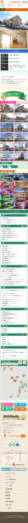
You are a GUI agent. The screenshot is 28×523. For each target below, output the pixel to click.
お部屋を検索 (8, 489)
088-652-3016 (8, 409)
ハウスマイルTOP (10, 473)
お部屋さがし (8, 404)
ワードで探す (8, 485)
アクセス (7, 476)
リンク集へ (8, 508)
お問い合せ (8, 504)
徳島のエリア (11, 5)
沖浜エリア (20, 5)
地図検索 (7, 492)
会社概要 (7, 498)
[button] (23, 376)
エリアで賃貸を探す (10, 479)
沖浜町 (5, 166)
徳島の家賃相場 (9, 501)
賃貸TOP (3, 5)
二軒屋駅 (20, 67)
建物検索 (7, 495)
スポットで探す (9, 482)
